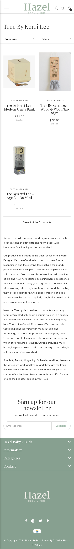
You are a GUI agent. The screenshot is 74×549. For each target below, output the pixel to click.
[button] (6, 8)
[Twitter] (40, 521)
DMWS (56, 540)
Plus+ (65, 540)
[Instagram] (32, 521)
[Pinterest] (48, 521)
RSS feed (37, 545)
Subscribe (61, 425)
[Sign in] (56, 8)
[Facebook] (26, 521)
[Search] (62, 8)
